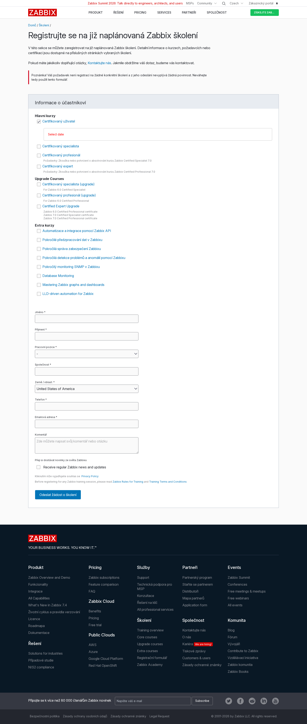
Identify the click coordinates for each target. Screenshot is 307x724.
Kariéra (197, 644)
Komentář (41, 434)
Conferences (237, 584)
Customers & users (196, 658)
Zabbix (42, 12)
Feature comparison (104, 584)
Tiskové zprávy (194, 651)
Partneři (189, 567)
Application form (194, 605)
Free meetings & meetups (247, 591)
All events (235, 605)
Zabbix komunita (240, 665)
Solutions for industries (45, 653)
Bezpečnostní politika (45, 716)
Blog (231, 630)
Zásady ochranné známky (202, 665)
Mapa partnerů (193, 598)
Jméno (39, 312)
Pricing (95, 567)
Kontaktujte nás (99, 63)
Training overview (150, 630)
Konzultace (145, 596)
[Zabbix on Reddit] (252, 701)
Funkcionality (38, 584)
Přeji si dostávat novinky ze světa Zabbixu (61, 460)
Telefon (40, 399)
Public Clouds (102, 634)
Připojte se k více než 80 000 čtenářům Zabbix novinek (69, 700)
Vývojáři (234, 644)
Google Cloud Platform (106, 658)
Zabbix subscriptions (104, 577)
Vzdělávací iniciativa (243, 658)
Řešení (34, 643)
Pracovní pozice (45, 347)
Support (143, 577)
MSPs (190, 3)
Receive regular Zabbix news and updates (74, 467)
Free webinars (238, 598)
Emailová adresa (45, 417)
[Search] (224, 3)
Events (234, 567)
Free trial (95, 625)
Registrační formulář (152, 658)
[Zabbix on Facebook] (240, 701)
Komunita (237, 620)
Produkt (35, 567)
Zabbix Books (238, 671)
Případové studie (40, 660)
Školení (44, 25)
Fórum (232, 637)
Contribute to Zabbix (243, 651)
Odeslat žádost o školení (57, 495)
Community (204, 3)
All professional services (155, 609)
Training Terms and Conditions (168, 481)
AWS (92, 645)
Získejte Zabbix (265, 12)
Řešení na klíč (147, 602)
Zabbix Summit (239, 577)
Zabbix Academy (150, 665)
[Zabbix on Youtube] (275, 701)
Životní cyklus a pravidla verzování (54, 612)
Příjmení (40, 329)
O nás (186, 637)
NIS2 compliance (41, 667)
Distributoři (190, 591)
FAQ (92, 591)
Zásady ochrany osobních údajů (85, 716)
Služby (143, 567)
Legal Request (159, 716)
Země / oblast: (44, 382)
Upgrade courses (150, 644)
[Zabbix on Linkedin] (263, 701)
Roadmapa (36, 626)
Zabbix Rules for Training (128, 481)
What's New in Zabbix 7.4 (47, 605)
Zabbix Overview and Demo (49, 577)
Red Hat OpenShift (103, 665)
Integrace (35, 591)
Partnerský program (197, 577)
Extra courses (147, 651)
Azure (93, 652)
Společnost (42, 364)
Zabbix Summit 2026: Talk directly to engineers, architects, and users (135, 3)
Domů (32, 25)
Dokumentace (38, 633)
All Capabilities (39, 598)
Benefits (95, 611)
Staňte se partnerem (197, 584)
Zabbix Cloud (101, 601)
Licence (34, 619)
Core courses (147, 637)
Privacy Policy (90, 476)
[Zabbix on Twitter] (228, 701)
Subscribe (202, 700)
